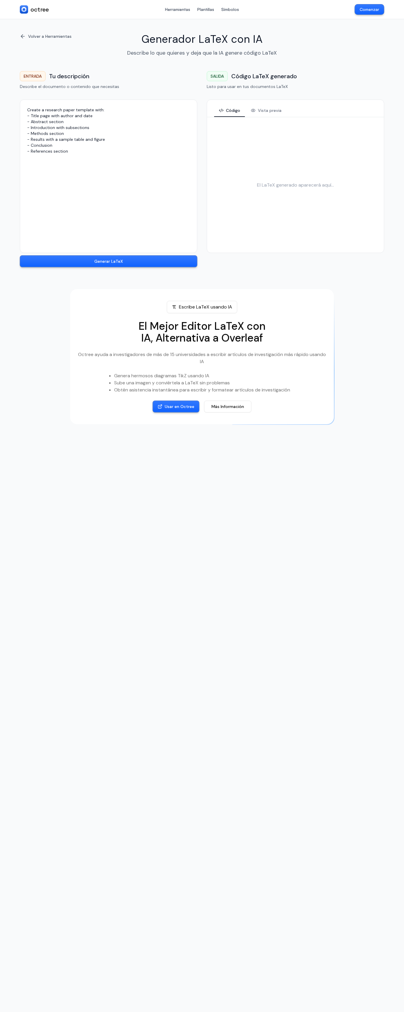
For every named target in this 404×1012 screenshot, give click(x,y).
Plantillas (205, 9)
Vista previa (270, 110)
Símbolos (230, 9)
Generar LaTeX (108, 261)
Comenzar (369, 9)
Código (233, 110)
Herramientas (177, 9)
